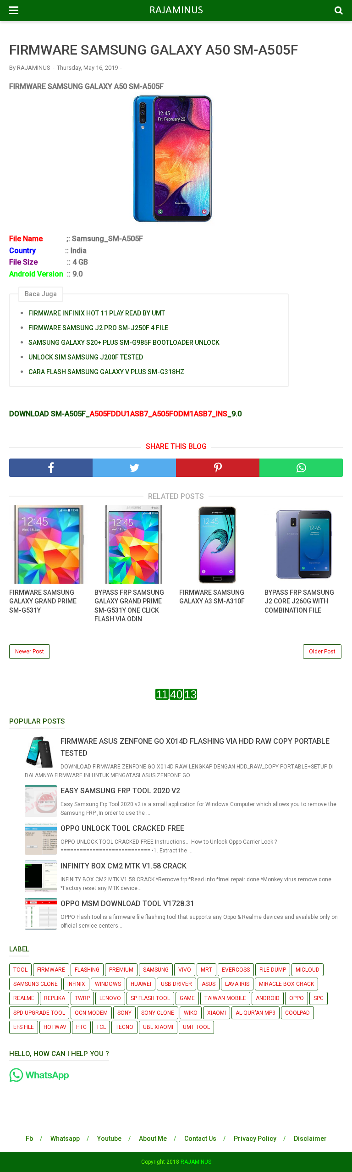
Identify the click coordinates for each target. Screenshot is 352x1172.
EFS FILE (23, 1027)
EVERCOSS (236, 970)
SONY (124, 1013)
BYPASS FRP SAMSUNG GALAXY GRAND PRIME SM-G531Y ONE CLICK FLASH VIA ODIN (129, 606)
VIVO (184, 970)
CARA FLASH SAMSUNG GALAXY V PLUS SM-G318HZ (106, 372)
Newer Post (29, 651)
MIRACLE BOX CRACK (286, 984)
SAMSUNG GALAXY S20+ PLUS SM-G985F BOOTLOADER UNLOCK (124, 342)
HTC (81, 1027)
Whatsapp (65, 1138)
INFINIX (76, 984)
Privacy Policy (255, 1138)
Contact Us (200, 1138)
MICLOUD (307, 970)
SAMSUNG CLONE (35, 984)
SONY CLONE (157, 1013)
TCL (101, 1027)
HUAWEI (141, 984)
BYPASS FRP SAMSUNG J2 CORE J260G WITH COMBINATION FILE (299, 601)
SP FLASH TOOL (150, 998)
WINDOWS (108, 984)
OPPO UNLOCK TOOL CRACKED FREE (122, 828)
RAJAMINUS (176, 10)
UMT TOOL (196, 1027)
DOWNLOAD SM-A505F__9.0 (125, 413)
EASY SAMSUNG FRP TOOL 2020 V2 (120, 790)
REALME (23, 998)
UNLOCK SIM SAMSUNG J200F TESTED (85, 357)
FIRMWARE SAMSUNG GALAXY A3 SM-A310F (212, 597)
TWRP (82, 998)
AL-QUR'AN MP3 (255, 1013)
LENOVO (110, 998)
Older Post (322, 651)
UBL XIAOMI (158, 1027)
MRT (206, 970)
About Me (153, 1138)
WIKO (191, 1013)
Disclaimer (310, 1138)
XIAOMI (216, 1013)
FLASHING (87, 970)
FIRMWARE (51, 970)
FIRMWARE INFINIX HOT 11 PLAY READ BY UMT (96, 313)
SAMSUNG (156, 970)
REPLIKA (54, 998)
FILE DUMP (272, 970)
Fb (29, 1138)
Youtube (109, 1138)
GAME (187, 998)
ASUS (208, 984)
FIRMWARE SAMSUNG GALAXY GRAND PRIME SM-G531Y (43, 601)
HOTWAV (55, 1027)
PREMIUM (121, 970)
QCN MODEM (91, 1013)
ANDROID (268, 998)
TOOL (20, 970)
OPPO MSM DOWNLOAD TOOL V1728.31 (127, 903)
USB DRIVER (176, 984)
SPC (319, 998)
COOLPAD (297, 1013)
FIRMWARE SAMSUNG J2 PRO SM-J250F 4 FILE (98, 328)
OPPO (296, 998)
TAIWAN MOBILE (225, 998)
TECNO (124, 1027)
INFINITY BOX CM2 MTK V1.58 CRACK (123, 866)
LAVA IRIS (237, 984)
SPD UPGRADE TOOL (39, 1013)
